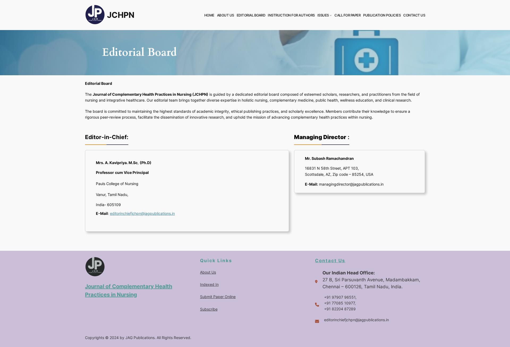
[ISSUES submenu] (331, 15)
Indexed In (209, 284)
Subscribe (209, 309)
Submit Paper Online (218, 296)
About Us (208, 272)
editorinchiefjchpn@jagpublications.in (142, 213)
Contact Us (330, 260)
